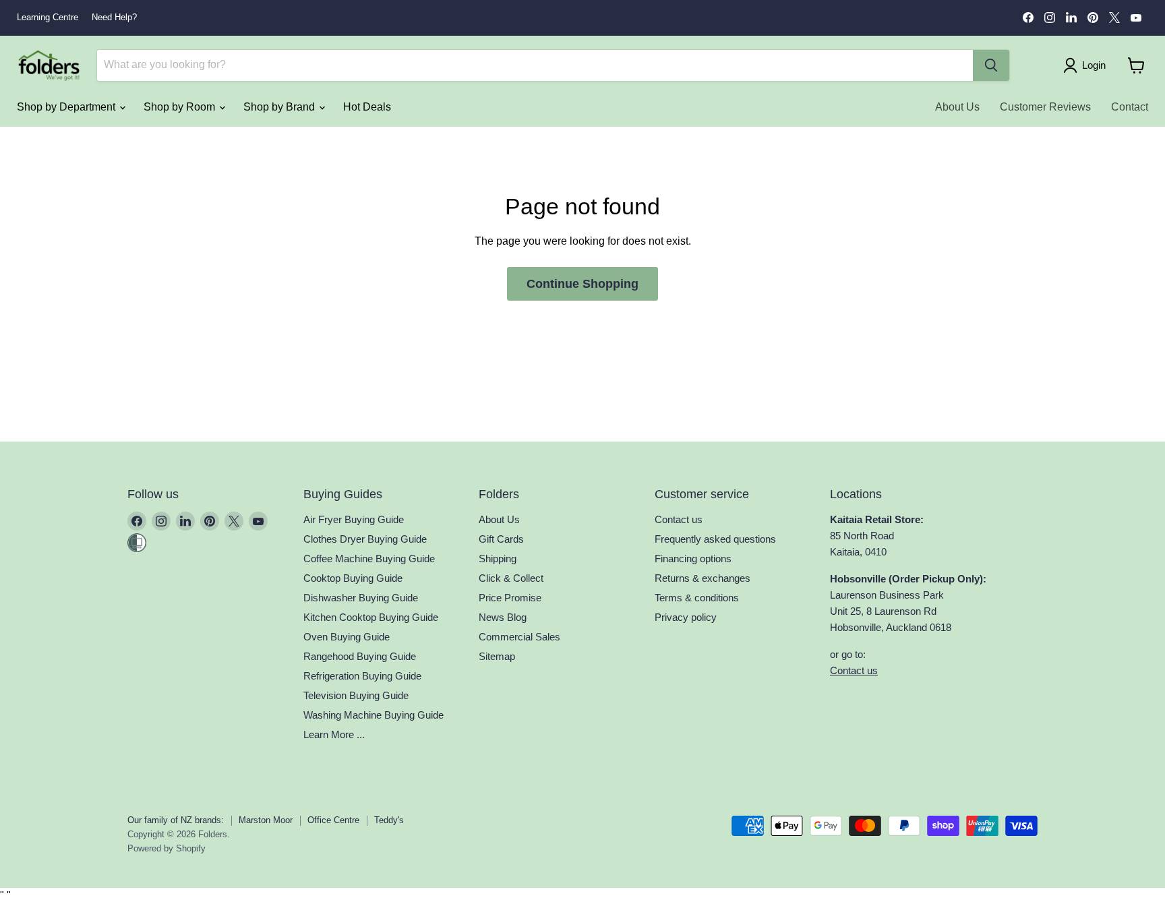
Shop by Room (181, 107)
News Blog (503, 617)
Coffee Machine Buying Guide (369, 558)
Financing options (693, 558)
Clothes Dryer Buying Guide (365, 539)
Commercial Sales (519, 636)
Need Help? (114, 17)
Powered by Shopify (166, 848)
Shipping (497, 558)
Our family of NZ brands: (175, 820)
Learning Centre (47, 17)
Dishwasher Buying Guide (360, 597)
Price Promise (510, 597)
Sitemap (497, 656)
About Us (957, 107)
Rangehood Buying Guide (359, 656)
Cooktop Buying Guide (352, 578)
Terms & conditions (697, 597)
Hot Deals (367, 107)
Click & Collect (511, 578)
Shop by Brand (280, 107)
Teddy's (389, 820)
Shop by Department (67, 107)
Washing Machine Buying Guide (373, 715)
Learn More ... (334, 734)
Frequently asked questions (715, 539)
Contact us (679, 519)
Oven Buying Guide (346, 636)
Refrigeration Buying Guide (362, 676)
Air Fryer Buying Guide (353, 519)
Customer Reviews (1045, 107)
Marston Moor (266, 820)
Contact (1129, 107)
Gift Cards (501, 539)
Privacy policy (686, 617)
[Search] (991, 65)
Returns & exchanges (702, 578)
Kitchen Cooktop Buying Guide (370, 617)
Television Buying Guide (356, 695)
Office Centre (333, 820)
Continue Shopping (582, 284)
